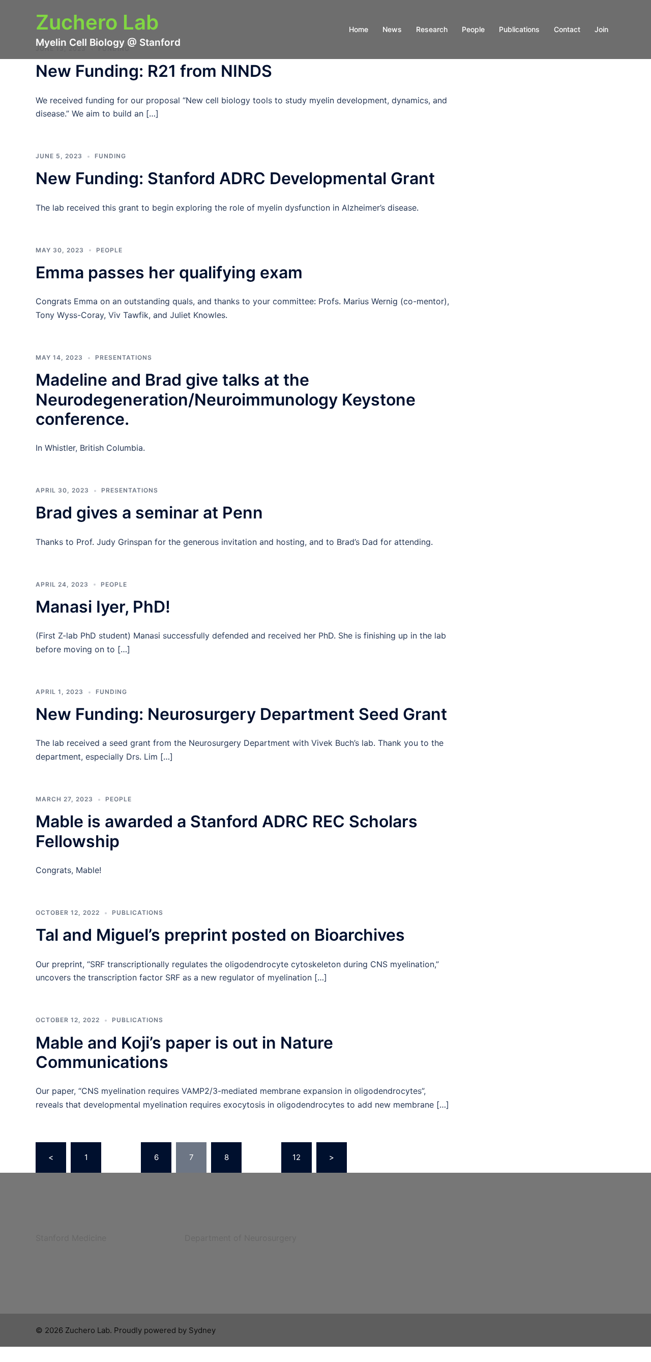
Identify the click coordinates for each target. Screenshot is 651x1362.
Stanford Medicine (71, 1238)
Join (601, 29)
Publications (519, 29)
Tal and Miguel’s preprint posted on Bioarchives (220, 935)
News (392, 29)
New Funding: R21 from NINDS (154, 71)
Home (358, 29)
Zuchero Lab (97, 22)
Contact (567, 29)
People (473, 29)
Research (432, 29)
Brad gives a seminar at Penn (149, 513)
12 (296, 1157)
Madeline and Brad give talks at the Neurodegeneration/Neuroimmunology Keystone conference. (226, 399)
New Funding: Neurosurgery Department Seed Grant (241, 714)
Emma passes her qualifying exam (169, 272)
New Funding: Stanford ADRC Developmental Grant (235, 178)
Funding (110, 156)
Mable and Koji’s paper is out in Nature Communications (184, 1052)
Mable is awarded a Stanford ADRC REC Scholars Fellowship (227, 831)
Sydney (202, 1330)
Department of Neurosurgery (241, 1238)
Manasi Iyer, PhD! (103, 607)
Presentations (123, 357)
